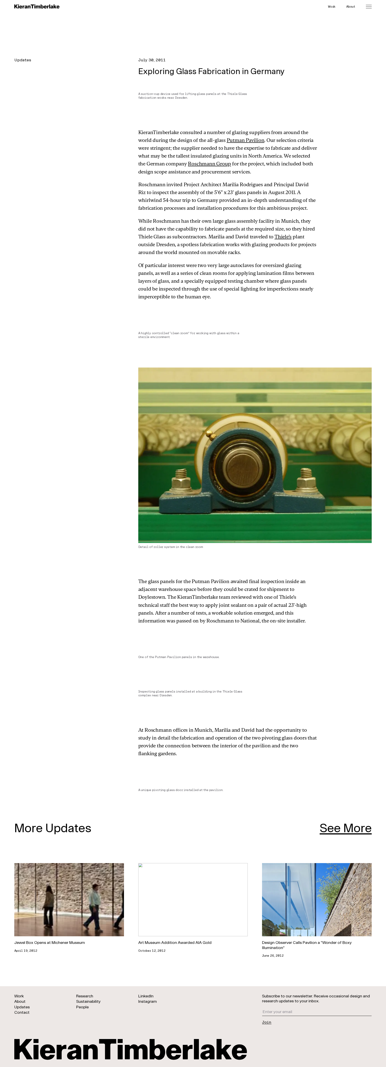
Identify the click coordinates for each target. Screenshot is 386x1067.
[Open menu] (369, 6)
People (82, 1006)
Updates (22, 59)
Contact (21, 1012)
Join (266, 1022)
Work (332, 6)
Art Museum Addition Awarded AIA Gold (175, 942)
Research (84, 995)
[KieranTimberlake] (37, 6)
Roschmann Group (209, 163)
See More (346, 827)
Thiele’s (283, 236)
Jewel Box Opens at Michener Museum (49, 942)
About (350, 6)
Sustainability (88, 1001)
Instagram (147, 1001)
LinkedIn (145, 995)
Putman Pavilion (245, 140)
